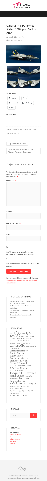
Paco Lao (23, 378)
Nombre (10, 212)
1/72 (12, 336)
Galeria (32, 129)
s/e (35, 384)
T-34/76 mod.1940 (16, 388)
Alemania (13, 341)
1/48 (11, 133)
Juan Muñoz (28, 376)
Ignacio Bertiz (24, 366)
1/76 (18, 336)
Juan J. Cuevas (17, 376)
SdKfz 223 (13, 386)
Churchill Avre (14, 348)
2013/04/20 (20, 37)
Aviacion (24, 129)
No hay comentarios (15, 40)
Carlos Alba (17, 346)
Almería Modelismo (21, 476)
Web (8, 235)
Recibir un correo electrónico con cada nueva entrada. (22, 265)
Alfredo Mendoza (23, 341)
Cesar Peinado (31, 346)
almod (10, 37)
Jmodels (12, 444)
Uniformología (14, 393)
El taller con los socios (17, 303)
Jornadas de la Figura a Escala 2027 (22, 301)
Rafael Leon (16, 383)
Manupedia (14, 437)
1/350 (27, 336)
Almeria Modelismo (14, 478)
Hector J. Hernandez (19, 363)
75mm (18, 339)
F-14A (16, 133)
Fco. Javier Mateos (19, 358)
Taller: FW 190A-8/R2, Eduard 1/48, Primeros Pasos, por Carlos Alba (21, 151)
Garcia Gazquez (15, 434)
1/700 (31, 336)
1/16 (11, 333)
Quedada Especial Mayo (17, 144)
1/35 (17, 333)
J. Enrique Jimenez (19, 368)
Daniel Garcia (17, 353)
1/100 (22, 336)
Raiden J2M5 (28, 384)
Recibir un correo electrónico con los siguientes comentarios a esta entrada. (20, 253)
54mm (12, 339)
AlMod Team (15, 343)
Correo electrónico (13, 224)
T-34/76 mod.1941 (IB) (17, 391)
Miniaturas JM (15, 439)
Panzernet (13, 441)
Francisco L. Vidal (18, 361)
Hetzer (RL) (13, 366)
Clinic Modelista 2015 (19, 351)
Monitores (14, 379)
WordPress (35, 478)
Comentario (11, 181)
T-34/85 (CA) (29, 391)
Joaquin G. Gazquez (23, 373)
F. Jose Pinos (16, 356)
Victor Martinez (18, 395)
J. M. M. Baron (16, 371)
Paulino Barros (17, 381)
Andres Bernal (25, 343)
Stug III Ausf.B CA (23, 386)
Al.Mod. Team (26, 339)
